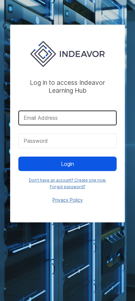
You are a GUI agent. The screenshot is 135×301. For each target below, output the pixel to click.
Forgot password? (68, 186)
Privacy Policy (67, 200)
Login (67, 164)
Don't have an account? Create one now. (67, 180)
